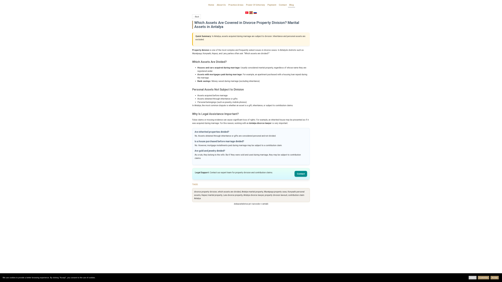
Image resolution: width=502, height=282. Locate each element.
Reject (472, 278)
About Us (221, 5)
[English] (251, 12)
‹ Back (196, 16)
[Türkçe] (247, 12)
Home (211, 5)
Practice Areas (235, 5)
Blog (291, 5)
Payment (271, 5)
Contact (283, 5)
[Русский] (255, 12)
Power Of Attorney (255, 5)
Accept (494, 278)
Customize (483, 278)
